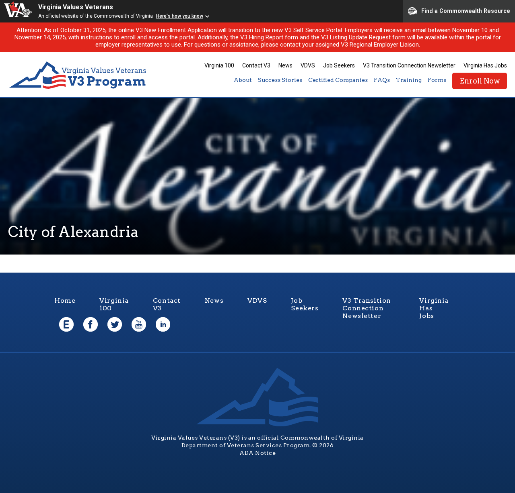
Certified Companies (338, 80)
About (243, 80)
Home (64, 300)
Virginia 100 (219, 65)
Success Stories (280, 80)
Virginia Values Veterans (75, 7)
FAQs (382, 80)
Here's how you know (179, 16)
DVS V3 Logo (78, 75)
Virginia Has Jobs (485, 65)
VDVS (308, 65)
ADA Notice (257, 453)
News (285, 65)
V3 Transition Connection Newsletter (409, 65)
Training (409, 80)
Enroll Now (479, 81)
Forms (437, 80)
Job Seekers (339, 65)
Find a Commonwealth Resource (465, 10)
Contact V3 (256, 65)
